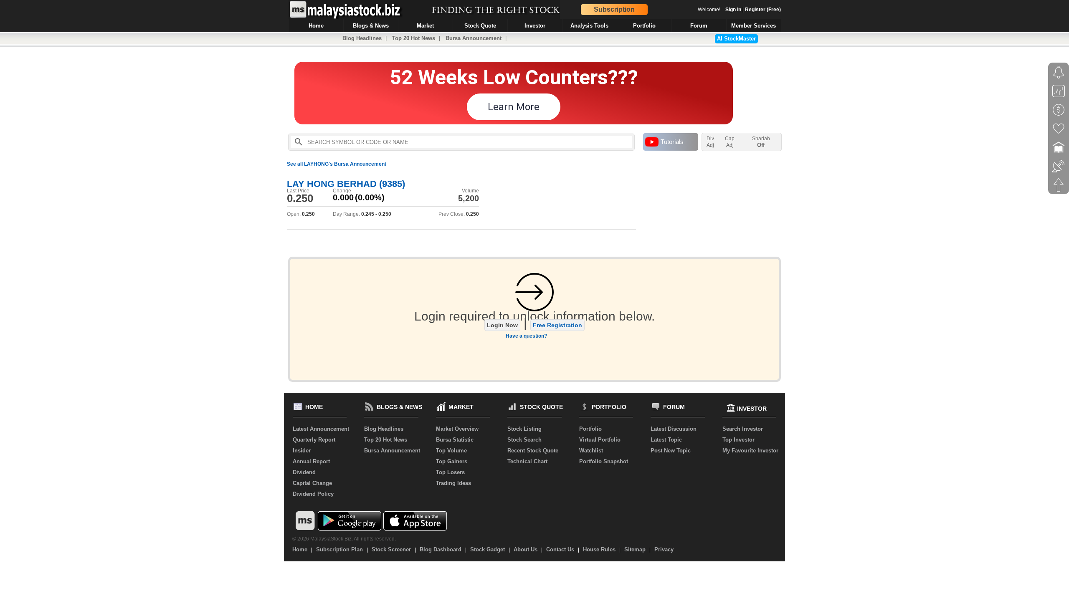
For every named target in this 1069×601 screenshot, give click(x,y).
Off (761, 145)
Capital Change (312, 483)
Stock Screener (391, 549)
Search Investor (742, 429)
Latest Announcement (321, 429)
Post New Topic (671, 450)
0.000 (343, 197)
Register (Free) (763, 10)
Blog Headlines (362, 38)
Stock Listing (524, 429)
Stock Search (524, 440)
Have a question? (526, 336)
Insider (302, 450)
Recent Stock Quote (532, 450)
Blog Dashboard (440, 549)
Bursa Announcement (474, 38)
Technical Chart (527, 461)
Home (299, 549)
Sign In (733, 10)
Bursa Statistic (455, 440)
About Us (525, 549)
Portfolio (590, 429)
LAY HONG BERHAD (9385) (346, 184)
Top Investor (738, 440)
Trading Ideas (453, 483)
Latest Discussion (674, 429)
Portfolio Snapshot (603, 461)
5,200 (468, 198)
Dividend (304, 472)
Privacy (664, 549)
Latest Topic (666, 440)
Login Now (502, 325)
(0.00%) (370, 197)
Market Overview (457, 429)
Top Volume (451, 450)
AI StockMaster (736, 38)
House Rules (599, 549)
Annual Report (311, 461)
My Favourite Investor (750, 450)
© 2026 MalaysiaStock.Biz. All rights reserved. (344, 539)
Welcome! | (739, 10)
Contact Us (560, 549)
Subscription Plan (339, 549)
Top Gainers (451, 461)
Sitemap (635, 549)
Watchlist (591, 450)
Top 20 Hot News (413, 38)
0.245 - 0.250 (376, 214)
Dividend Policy (313, 494)
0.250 (300, 198)
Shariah (761, 142)
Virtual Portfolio (600, 440)
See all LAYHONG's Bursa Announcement (336, 164)
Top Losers (450, 472)
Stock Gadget (487, 549)
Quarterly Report (314, 440)
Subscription (614, 9)
